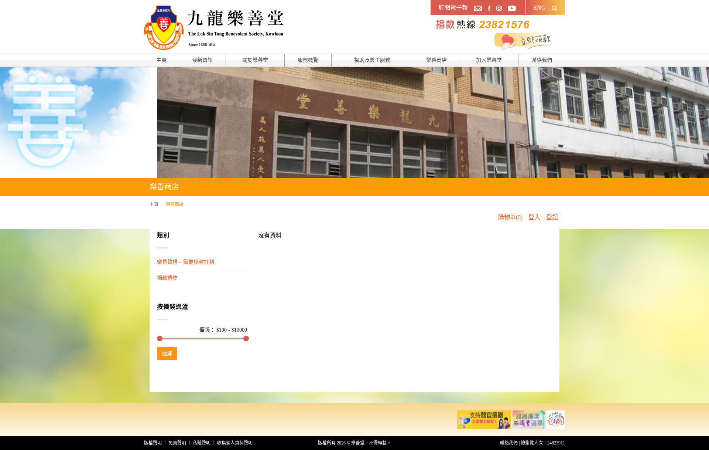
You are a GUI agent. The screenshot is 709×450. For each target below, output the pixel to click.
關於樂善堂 (255, 60)
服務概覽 (308, 60)
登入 (534, 217)
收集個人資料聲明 (235, 443)
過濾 (167, 353)
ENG (539, 7)
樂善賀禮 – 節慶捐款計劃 (185, 262)
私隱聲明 (201, 443)
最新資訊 (202, 60)
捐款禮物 (167, 278)
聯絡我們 (541, 60)
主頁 (161, 60)
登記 (552, 217)
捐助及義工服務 (372, 60)
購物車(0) (510, 217)
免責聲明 (177, 443)
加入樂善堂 (489, 60)
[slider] (159, 338)
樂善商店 (436, 60)
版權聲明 (153, 443)
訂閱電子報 (453, 7)
